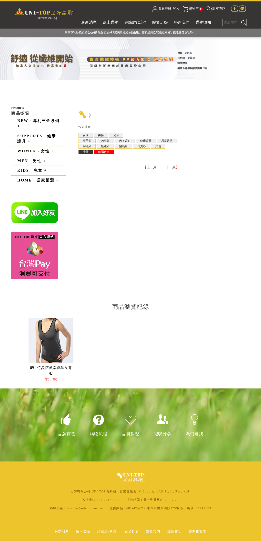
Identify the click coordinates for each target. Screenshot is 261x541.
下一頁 (171, 167)
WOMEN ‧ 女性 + (35, 151)
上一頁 (151, 167)
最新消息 (89, 22)
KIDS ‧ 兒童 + (32, 170)
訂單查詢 (219, 8)
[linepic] (34, 212)
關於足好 (160, 22)
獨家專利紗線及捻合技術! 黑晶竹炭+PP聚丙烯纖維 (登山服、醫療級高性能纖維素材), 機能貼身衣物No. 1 (131, 32)
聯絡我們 (181, 22)
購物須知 (203, 22)
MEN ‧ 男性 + (31, 161)
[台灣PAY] (34, 255)
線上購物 (110, 22)
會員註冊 (164, 8)
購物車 (195, 8)
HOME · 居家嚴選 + (38, 180)
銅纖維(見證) (135, 22)
